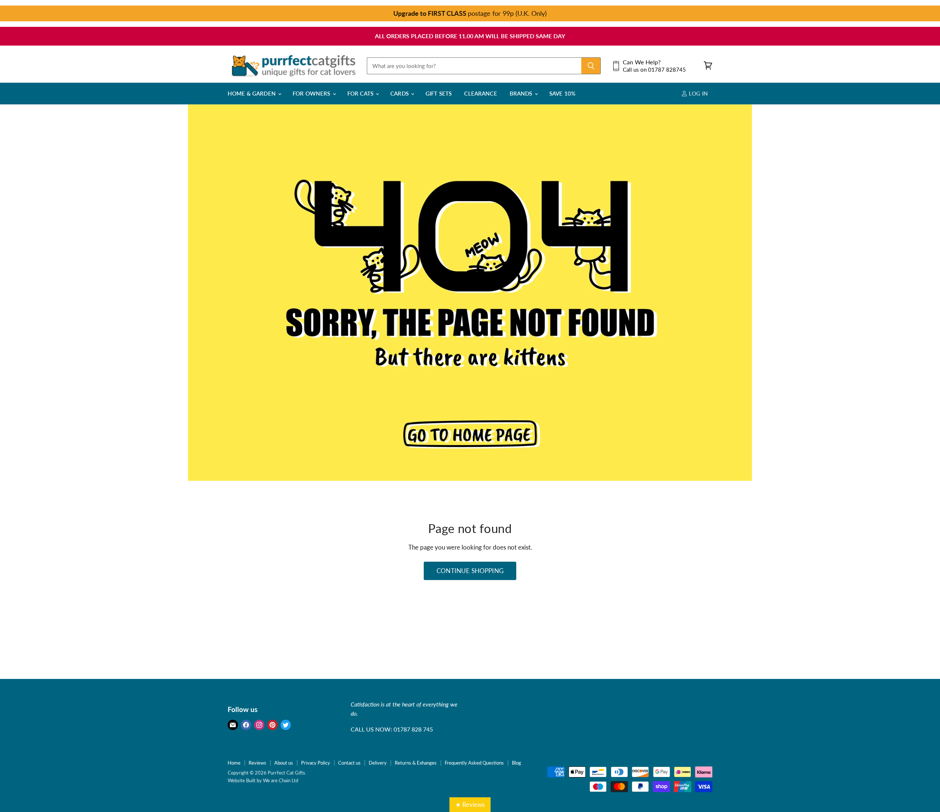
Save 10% (562, 93)
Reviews (257, 763)
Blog (516, 763)
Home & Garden (252, 93)
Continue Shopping (470, 571)
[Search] (591, 65)
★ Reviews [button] (470, 804)
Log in (697, 93)
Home (234, 763)
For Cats (361, 93)
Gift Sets (439, 93)
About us (283, 763)
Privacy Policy (315, 763)
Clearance (480, 93)
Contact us (349, 763)
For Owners (312, 93)
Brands (522, 93)
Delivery (378, 763)
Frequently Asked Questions (474, 763)
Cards (400, 93)
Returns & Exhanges (416, 763)
